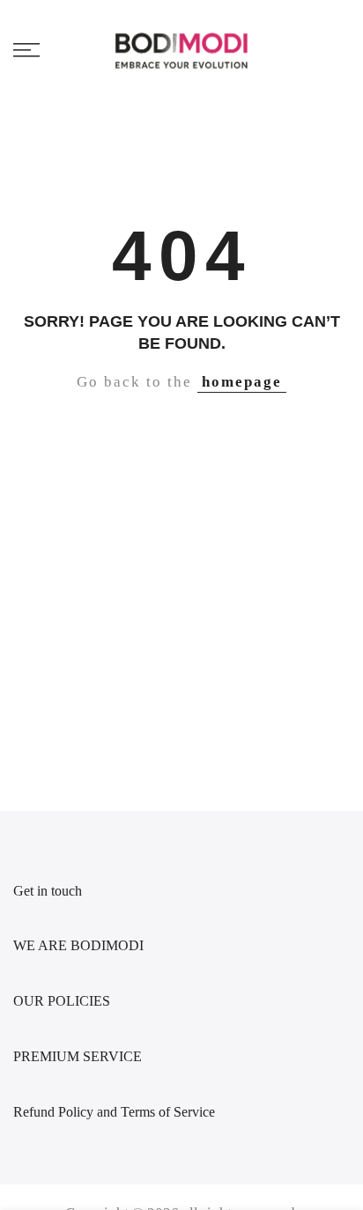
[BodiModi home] (181, 50)
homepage (242, 381)
